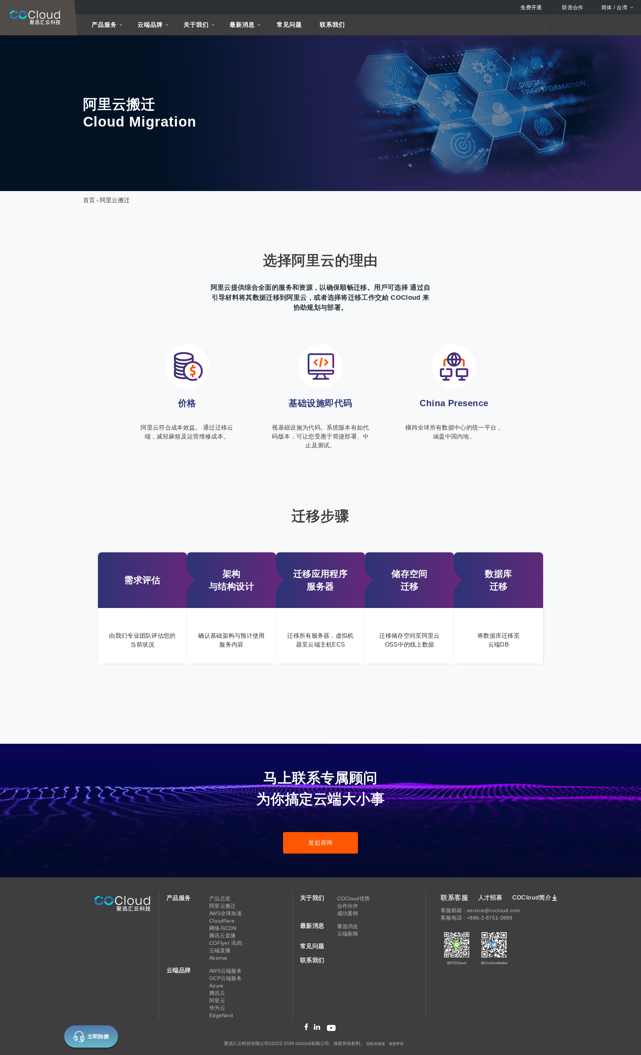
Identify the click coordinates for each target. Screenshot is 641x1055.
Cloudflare (221, 921)
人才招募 (490, 897)
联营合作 (572, 7)
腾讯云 (217, 993)
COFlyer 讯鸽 (225, 943)
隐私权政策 (375, 1044)
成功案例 (347, 913)
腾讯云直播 (222, 936)
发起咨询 (320, 842)
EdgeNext (221, 1015)
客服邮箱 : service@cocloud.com (480, 910)
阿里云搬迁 (115, 200)
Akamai (218, 958)
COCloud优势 (353, 898)
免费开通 (531, 7)
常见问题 (289, 25)
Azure (216, 986)
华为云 (217, 1008)
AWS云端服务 (225, 971)
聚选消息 (347, 926)
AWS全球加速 (225, 913)
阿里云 (217, 1000)
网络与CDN (223, 928)
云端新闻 (347, 934)
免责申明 (396, 1044)
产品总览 (219, 898)
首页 (89, 200)
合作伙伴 (347, 906)
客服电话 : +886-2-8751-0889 (476, 918)
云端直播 (219, 950)
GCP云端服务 (225, 978)
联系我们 (332, 25)
